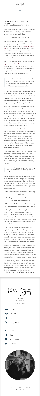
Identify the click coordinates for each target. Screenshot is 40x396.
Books (13, 314)
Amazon (13, 331)
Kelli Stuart (9, 25)
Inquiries (14, 323)
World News (25, 25)
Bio (11, 318)
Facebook (14, 344)
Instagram (15, 339)
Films (12, 310)
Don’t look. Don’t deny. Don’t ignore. (17, 22)
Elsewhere (17, 25)
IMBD (12, 335)
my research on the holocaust (13, 64)
